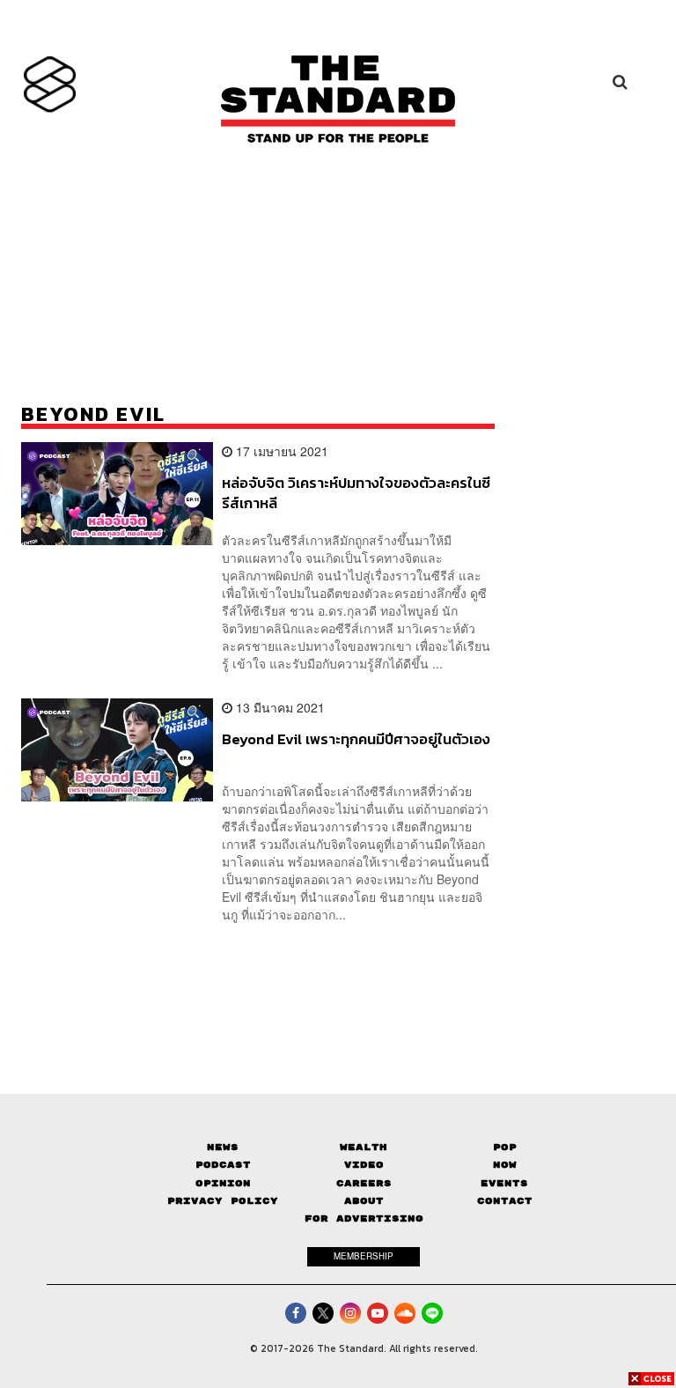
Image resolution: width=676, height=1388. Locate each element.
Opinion (223, 1183)
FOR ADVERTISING (364, 1218)
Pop (505, 1147)
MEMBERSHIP (363, 1256)
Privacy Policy (222, 1201)
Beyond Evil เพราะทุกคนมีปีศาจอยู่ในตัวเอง (356, 739)
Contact (505, 1201)
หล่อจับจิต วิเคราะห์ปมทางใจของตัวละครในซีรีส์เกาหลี (356, 493)
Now (505, 1165)
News (223, 1147)
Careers (364, 1183)
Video (364, 1165)
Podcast (223, 1165)
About (364, 1201)
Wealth (363, 1147)
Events (504, 1183)
